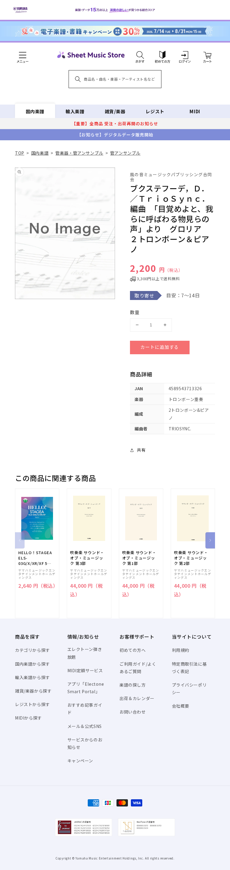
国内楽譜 (35, 111)
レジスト (155, 111)
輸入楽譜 (75, 111)
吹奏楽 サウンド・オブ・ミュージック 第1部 (139, 558)
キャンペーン (80, 761)
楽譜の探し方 (132, 685)
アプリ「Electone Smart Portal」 (85, 687)
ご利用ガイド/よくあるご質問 (137, 667)
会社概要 (180, 706)
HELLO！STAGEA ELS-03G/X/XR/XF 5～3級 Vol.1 (35, 558)
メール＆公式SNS (84, 726)
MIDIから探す (28, 718)
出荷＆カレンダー (137, 698)
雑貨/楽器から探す (33, 691)
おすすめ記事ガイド (84, 708)
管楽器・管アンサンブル (79, 153)
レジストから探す (32, 704)
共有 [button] (141, 450)
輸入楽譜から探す (32, 677)
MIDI (195, 111)
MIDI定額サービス (85, 670)
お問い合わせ (132, 712)
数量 (135, 312)
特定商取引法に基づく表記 (189, 667)
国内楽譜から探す (32, 664)
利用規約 (180, 650)
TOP (19, 153)
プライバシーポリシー (189, 688)
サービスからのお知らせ (84, 743)
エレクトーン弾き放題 (84, 653)
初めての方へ (132, 650)
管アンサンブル (125, 153)
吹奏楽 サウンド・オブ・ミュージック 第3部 (87, 558)
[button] (140, 55)
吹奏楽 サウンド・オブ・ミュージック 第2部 (191, 558)
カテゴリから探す (32, 650)
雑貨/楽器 (115, 111)
